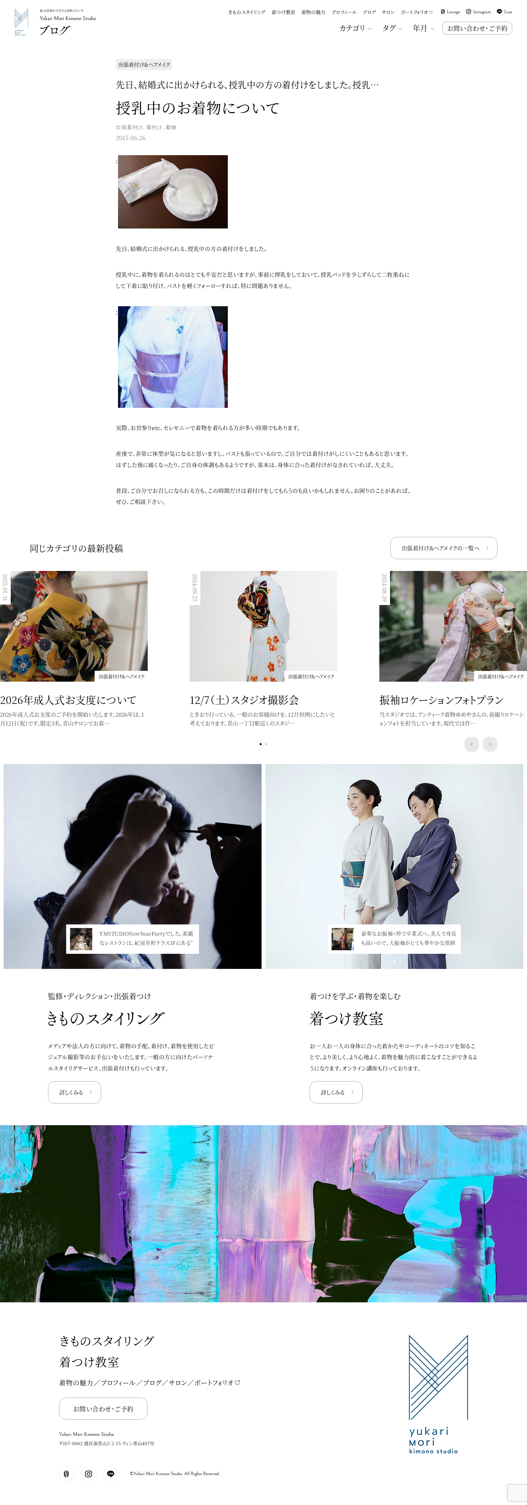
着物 (171, 127)
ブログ (369, 12)
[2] (139, 961)
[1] (267, 744)
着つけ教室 (283, 12)
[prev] (471, 744)
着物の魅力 (313, 12)
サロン (388, 12)
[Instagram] (89, 1474)
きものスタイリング (246, 12)
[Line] (110, 1474)
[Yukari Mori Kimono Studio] (21, 10)
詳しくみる (71, 1092)
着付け (154, 127)
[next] (490, 744)
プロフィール (344, 12)
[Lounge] (66, 1474)
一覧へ (441, 548)
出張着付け (129, 127)
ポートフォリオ (414, 12)
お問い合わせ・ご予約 (477, 28)
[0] (261, 744)
